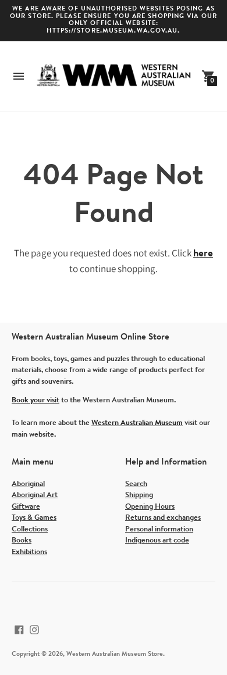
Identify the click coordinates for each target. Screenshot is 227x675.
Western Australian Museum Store (114, 654)
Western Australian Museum (137, 423)
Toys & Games (34, 518)
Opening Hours (150, 506)
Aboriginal (28, 484)
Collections (30, 529)
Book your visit (35, 400)
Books (21, 540)
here (203, 254)
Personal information (159, 529)
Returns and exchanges (163, 518)
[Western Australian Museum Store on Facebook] (19, 629)
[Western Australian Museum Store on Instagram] (34, 629)
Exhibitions (29, 552)
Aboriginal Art (35, 495)
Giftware (26, 506)
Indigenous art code (157, 540)
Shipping (139, 495)
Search (136, 484)
